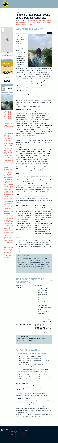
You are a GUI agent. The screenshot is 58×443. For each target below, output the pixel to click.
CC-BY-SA (3, 55)
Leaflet (3, 52)
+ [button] (3, 29)
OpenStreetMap (4, 53)
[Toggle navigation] (53, 4)
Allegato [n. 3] (7, 114)
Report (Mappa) (14, 436)
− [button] (3, 31)
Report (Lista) (13, 434)
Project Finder (13, 432)
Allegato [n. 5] (7, 118)
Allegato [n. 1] (7, 111)
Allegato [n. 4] (7, 116)
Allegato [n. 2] (7, 113)
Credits (22, 435)
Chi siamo (22, 432)
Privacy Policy (23, 434)
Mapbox (11, 55)
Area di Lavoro (14, 431)
